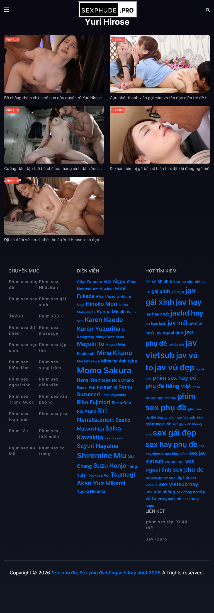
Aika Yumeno (89, 281)
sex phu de (188, 469)
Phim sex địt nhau (22, 330)
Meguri (111, 345)
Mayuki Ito (90, 344)
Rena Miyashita (113, 395)
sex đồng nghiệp (190, 492)
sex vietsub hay (178, 484)
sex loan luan (174, 462)
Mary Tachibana (110, 337)
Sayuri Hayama (97, 445)
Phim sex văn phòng (53, 399)
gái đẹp (177, 292)
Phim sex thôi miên (49, 433)
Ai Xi (107, 281)
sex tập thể (179, 477)
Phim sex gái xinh (52, 301)
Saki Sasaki (113, 438)
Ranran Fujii (86, 387)
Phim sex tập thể (53, 347)
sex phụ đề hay (156, 478)
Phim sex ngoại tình (20, 382)
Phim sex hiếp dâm (19, 364)
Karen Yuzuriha (98, 328)
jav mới (177, 322)
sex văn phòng (160, 491)
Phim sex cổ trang (52, 451)
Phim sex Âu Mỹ (22, 451)
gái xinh (160, 291)
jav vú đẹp (174, 367)
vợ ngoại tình (169, 498)
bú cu (175, 281)
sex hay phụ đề (171, 444)
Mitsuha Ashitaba (119, 361)
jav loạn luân (155, 323)
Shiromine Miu (102, 455)
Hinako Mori (101, 304)
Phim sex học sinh (23, 347)
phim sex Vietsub (182, 417)
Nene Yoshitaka (94, 380)
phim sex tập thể (160, 524)
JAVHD (16, 316)
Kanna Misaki (111, 311)
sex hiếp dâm (176, 454)
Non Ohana (123, 380)
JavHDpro (156, 539)
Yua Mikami (109, 483)
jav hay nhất (157, 314)
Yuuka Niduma (91, 491)
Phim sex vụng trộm (50, 364)
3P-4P (150, 282)
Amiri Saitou (103, 289)
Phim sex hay (23, 298)
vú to (150, 498)
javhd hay (186, 313)
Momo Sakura (104, 370)
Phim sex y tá (53, 413)
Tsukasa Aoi (98, 475)
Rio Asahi (86, 411)
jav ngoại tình (169, 333)
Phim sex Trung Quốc (21, 399)
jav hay (189, 302)
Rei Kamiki (107, 387)
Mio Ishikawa (88, 361)
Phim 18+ (19, 430)
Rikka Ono (121, 402)
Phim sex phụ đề (23, 284)
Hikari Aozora (107, 296)
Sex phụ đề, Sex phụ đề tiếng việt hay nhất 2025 (106, 573)
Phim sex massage (49, 330)
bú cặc (187, 281)
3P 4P (163, 281)
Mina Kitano (114, 352)
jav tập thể (176, 345)
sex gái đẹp (174, 432)
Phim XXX (49, 316)
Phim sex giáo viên (49, 382)
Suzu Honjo (109, 465)
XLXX (182, 521)
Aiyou (119, 281)
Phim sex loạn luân (19, 416)
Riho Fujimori (93, 402)
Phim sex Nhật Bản (49, 284)
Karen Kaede (104, 319)
